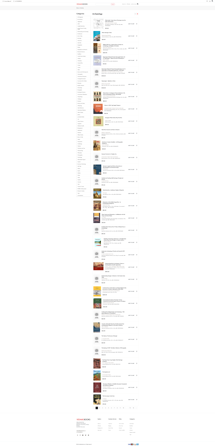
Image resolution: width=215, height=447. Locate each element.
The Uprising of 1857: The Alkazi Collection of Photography (114, 348)
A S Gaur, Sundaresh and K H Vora (107, 254)
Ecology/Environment (82, 78)
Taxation (79, 179)
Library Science (80, 121)
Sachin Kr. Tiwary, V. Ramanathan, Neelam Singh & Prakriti (114, 266)
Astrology (79, 38)
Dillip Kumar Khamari (107, 241)
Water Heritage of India (107, 32)
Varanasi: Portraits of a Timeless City (109, 154)
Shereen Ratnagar (104, 278)
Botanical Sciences (81, 51)
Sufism (79, 175)
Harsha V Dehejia (108, 120)
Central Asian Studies (82, 56)
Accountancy (80, 19)
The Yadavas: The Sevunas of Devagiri (109, 336)
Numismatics (80, 141)
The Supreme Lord (106, 372)
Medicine (79, 132)
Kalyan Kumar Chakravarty (107, 47)
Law (78, 119)
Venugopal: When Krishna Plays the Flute (113, 117)
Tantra (79, 177)
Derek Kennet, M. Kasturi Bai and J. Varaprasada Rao (111, 290)
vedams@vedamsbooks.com (80, 430)
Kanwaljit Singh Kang (105, 180)
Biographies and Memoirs (82, 49)
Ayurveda (79, 42)
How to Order (121, 423)
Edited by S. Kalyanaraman (106, 132)
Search (113, 4)
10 (123, 408)
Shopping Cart (100, 428)
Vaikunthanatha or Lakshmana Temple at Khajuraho (113, 190)
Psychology (80, 157)
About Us (124, 4)
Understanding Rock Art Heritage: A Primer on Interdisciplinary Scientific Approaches (114, 264)
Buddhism (79, 54)
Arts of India (80, 36)
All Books (128, 4)
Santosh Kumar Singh (106, 205)
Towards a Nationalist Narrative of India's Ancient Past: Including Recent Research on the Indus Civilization (113, 324)
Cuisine (79, 67)
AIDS (79, 24)
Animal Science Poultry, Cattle (82, 29)
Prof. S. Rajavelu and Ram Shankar (108, 362)
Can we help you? (7, 1)
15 (130, 408)
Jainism (79, 114)
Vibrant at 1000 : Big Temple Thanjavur (112, 105)
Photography (80, 155)
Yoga (78, 193)
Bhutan (79, 47)
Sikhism (79, 168)
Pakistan (79, 146)
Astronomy (80, 40)
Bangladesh (80, 45)
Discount (120, 428)
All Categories (80, 17)
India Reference (81, 108)
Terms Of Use (110, 428)
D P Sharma (105, 398)
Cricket (79, 65)
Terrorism (79, 182)
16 (133, 408)
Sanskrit (79, 161)
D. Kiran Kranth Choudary (106, 374)
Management (80, 128)
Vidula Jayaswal (105, 168)
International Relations (82, 110)
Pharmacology (80, 150)
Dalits (79, 69)
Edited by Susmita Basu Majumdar (108, 302)
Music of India (80, 137)
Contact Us (110, 423)
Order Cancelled (122, 430)
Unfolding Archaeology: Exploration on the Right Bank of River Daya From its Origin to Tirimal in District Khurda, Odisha (115, 240)
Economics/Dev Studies (82, 81)
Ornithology (80, 143)
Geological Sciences (81, 92)
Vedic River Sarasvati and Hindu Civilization (111, 129)
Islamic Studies (80, 112)
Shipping (109, 425)
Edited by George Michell (106, 83)
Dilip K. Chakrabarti (105, 326)
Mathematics (80, 130)
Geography (80, 90)
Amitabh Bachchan (81, 26)
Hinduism (79, 101)
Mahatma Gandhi (81, 126)
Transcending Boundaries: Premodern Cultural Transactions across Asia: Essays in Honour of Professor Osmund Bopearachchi (114, 301)
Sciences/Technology (82, 164)
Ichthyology (80, 105)
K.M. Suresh (105, 192)
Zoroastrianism (80, 195)
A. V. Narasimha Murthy (105, 338)
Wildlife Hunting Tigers (82, 188)
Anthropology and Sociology (83, 31)
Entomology (80, 87)
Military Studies (80, 135)
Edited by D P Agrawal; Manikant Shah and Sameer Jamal (111, 314)
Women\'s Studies (81, 191)
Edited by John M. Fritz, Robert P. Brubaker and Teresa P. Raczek (112, 71)
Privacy (109, 430)
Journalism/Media (81, 117)
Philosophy (80, 152)
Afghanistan (80, 21)
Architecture (80, 33)
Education (79, 83)
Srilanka (79, 173)
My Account (134, 4)
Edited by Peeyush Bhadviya (106, 35)
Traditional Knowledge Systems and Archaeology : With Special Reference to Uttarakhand (113, 312)
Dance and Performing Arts (83, 72)
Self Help (79, 166)
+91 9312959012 (18, 1)
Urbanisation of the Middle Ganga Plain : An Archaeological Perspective (112, 202)
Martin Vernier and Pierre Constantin (111, 23)
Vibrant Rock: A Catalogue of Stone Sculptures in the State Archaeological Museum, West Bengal (114, 93)
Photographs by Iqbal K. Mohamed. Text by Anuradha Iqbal (113, 108)
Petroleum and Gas (81, 148)
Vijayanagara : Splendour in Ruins (108, 81)
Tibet (79, 184)
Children (79, 58)
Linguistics (79, 123)
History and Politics (81, 103)
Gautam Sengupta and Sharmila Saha (109, 95)
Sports (79, 170)
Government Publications (82, 94)
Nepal (79, 139)
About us (99, 423)
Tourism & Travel (81, 186)
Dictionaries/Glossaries (82, 76)
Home (77, 8)
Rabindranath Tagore (81, 159)
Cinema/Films (80, 63)
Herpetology (80, 96)
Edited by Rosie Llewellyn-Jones (107, 350)
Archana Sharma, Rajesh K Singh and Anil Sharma (110, 156)
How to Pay (121, 425)
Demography (80, 74)
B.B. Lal (103, 229)
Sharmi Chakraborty (105, 144)
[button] (135, 14)
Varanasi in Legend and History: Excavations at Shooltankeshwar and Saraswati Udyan (112, 166)
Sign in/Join (100, 430)
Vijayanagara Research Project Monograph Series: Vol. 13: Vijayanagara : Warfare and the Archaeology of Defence (114, 58)
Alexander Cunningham (106, 386)
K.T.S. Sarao (104, 217)
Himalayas (79, 99)
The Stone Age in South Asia (108, 396)
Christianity (80, 60)
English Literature (81, 85)
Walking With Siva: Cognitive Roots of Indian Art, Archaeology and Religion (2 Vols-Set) (113, 45)
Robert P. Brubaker (106, 59)
